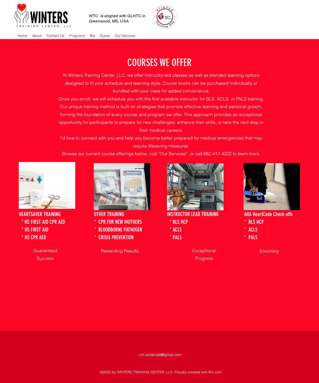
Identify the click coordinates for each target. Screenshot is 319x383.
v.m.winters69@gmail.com (160, 354)
